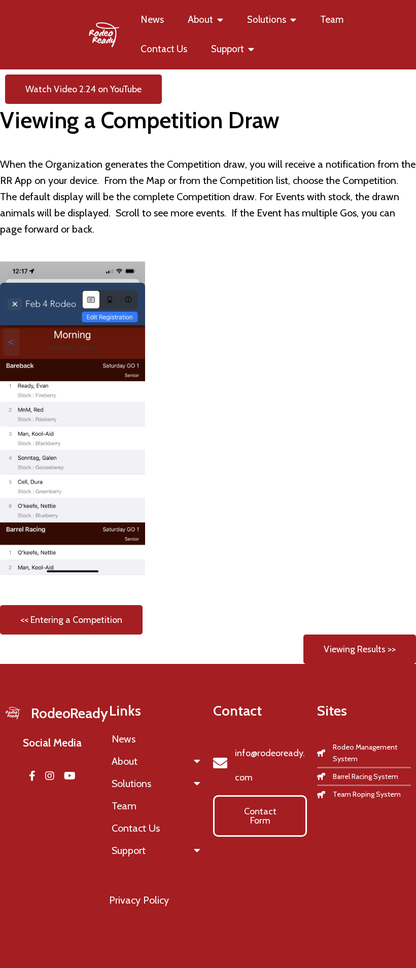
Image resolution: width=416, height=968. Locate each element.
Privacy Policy (139, 900)
